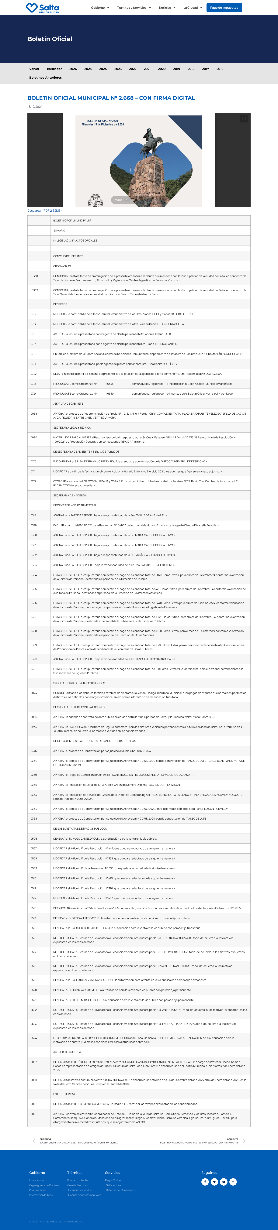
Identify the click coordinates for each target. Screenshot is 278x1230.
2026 (73, 69)
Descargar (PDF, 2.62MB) (44, 210)
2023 (118, 69)
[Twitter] (214, 1182)
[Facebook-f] (205, 1182)
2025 (88, 69)
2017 (205, 69)
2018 (191, 69)
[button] (248, 7)
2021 (147, 69)
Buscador (54, 69)
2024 (103, 69)
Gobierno (98, 7)
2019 (176, 69)
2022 (132, 69)
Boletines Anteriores (45, 77)
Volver (34, 69)
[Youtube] (223, 1182)
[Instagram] (233, 1182)
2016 (220, 69)
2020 (162, 69)
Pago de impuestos (224, 7)
